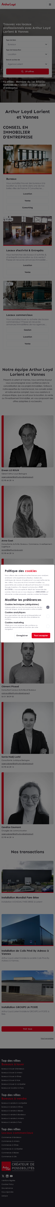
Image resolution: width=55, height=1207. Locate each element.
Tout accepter (41, 635)
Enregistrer (22, 635)
